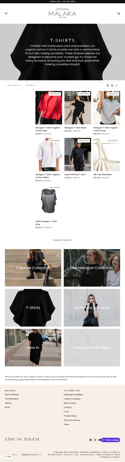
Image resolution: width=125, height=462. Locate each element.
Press (66, 424)
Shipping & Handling (73, 394)
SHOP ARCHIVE (12, 394)
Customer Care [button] (72, 391)
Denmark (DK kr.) (29, 455)
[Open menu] (8, 13)
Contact (68, 407)
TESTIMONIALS (11, 398)
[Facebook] (90, 440)
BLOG (7, 407)
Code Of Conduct (72, 398)
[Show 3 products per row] (112, 85)
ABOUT (8, 403)
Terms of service (72, 420)
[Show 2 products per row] (108, 85)
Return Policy (70, 403)
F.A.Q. (66, 411)
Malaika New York (64, 452)
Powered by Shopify (110, 457)
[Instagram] (95, 440)
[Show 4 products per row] (117, 85)
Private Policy (70, 415)
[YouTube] (100, 440)
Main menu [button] (10, 391)
